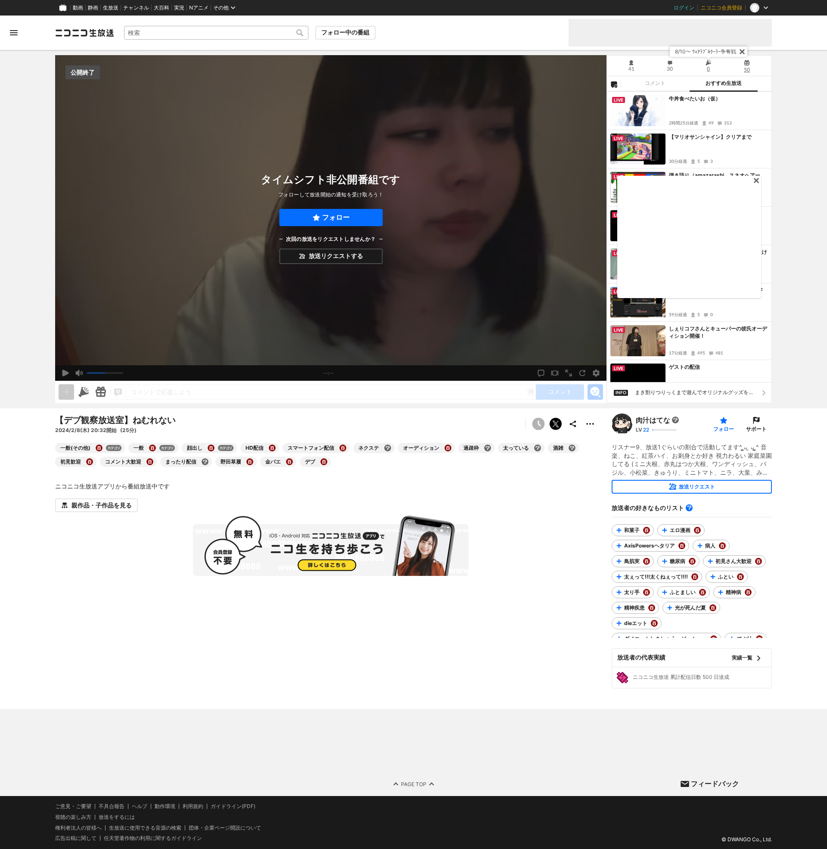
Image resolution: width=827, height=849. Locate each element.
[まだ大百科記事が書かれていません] (675, 420)
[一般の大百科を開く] (152, 448)
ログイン (684, 7)
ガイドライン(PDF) (233, 806)
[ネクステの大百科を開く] (387, 448)
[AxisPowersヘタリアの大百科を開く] (681, 545)
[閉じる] (742, 52)
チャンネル (136, 7)
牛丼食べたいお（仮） (695, 98)
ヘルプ (139, 806)
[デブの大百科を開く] (323, 461)
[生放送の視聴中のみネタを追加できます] (66, 392)
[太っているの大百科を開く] (537, 448)
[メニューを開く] (13, 32)
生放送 (110, 7)
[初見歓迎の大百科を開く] (89, 461)
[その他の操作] (590, 424)
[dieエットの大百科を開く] (654, 623)
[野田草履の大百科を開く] (249, 461)
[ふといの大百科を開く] (740, 576)
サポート (756, 429)
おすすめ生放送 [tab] (724, 83)
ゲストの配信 (684, 367)
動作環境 (165, 806)
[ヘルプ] (689, 507)
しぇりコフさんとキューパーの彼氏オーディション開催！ (718, 332)
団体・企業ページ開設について (225, 827)
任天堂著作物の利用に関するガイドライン (153, 838)
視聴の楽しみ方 (73, 817)
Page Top (413, 784)
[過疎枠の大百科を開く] (487, 448)
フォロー (336, 217)
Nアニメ (198, 7)
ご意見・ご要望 (73, 806)
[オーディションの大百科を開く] (448, 448)
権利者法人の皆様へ (78, 827)
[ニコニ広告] (83, 392)
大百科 (161, 7)
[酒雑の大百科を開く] (572, 448)
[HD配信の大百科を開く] (272, 448)
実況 (179, 7)
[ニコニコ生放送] (84, 33)
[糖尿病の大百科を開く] (692, 561)
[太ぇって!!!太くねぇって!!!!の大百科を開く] (694, 576)
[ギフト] (101, 392)
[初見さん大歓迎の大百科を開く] (758, 561)
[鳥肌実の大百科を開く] (646, 561)
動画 (78, 7)
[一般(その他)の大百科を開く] (99, 448)
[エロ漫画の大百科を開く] (697, 530)
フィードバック (715, 783)
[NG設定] (614, 84)
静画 (93, 7)
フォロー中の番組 (345, 32)
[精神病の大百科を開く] (748, 592)
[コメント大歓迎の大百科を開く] (149, 461)
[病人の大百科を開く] (722, 545)
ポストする (556, 424)
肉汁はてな (653, 420)
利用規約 (193, 806)
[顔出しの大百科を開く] (211, 448)
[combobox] (216, 33)
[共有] (573, 424)
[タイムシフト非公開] (538, 424)
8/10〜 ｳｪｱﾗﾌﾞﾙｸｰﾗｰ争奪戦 (705, 51)
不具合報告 (111, 806)
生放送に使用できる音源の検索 (145, 827)
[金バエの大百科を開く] (289, 461)
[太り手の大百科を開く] (646, 592)
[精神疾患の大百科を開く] (651, 607)
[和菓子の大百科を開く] (646, 530)
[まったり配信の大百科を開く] (205, 461)
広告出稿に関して (75, 838)
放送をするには (117, 817)
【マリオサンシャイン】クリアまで (710, 137)
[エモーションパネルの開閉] (595, 392)
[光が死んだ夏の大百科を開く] (712, 607)
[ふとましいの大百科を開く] (702, 592)
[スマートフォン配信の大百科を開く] (342, 448)
